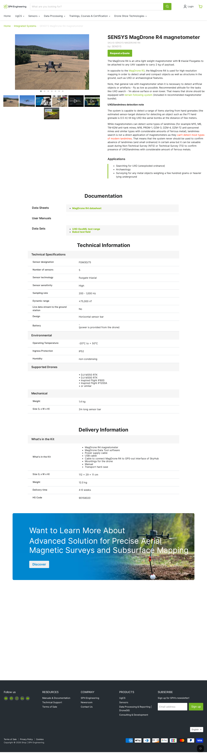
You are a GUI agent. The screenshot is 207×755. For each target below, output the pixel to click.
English (195, 729)
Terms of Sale (49, 706)
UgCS (19, 15)
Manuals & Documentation (56, 698)
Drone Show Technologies (129, 15)
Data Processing (53, 15)
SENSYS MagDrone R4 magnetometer (154, 37)
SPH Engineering (90, 698)
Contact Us (87, 706)
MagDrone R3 (137, 70)
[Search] (167, 6)
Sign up (196, 706)
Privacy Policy (26, 739)
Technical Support (52, 702)
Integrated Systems (25, 26)
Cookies (40, 739)
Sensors (33, 15)
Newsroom (86, 702)
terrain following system (138, 94)
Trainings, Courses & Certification (89, 15)
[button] (189, 6)
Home (7, 15)
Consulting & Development (133, 714)
